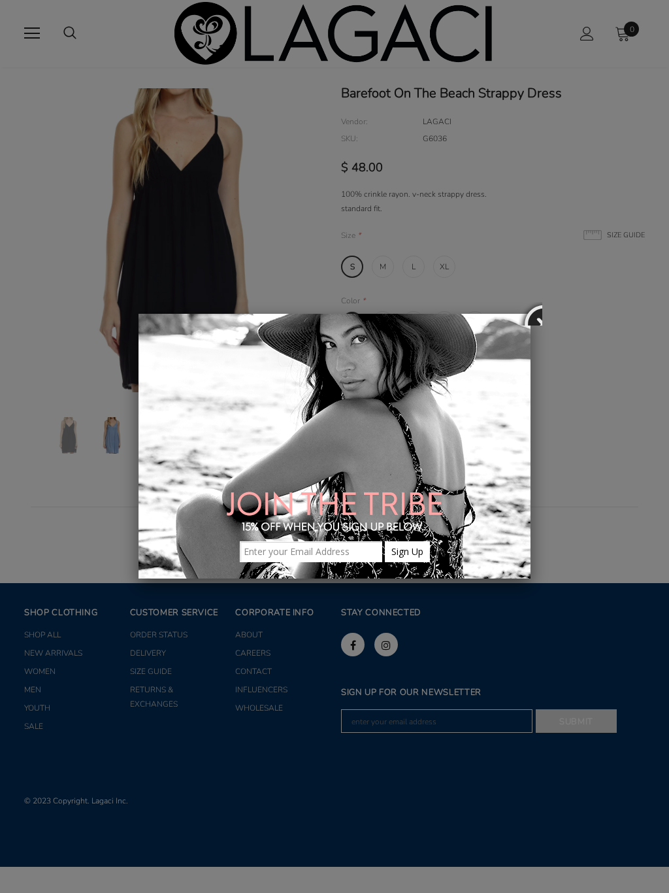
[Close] (530, 314)
